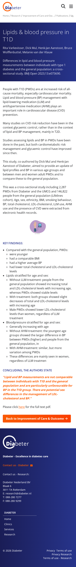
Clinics (8, 524)
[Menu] (70, 6)
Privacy (51, 550)
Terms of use (64, 550)
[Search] (63, 6)
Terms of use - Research (57, 558)
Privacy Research (62, 554)
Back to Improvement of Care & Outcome (35, 419)
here (22, 407)
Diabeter (12, 6)
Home (7, 519)
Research (9, 534)
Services (9, 529)
